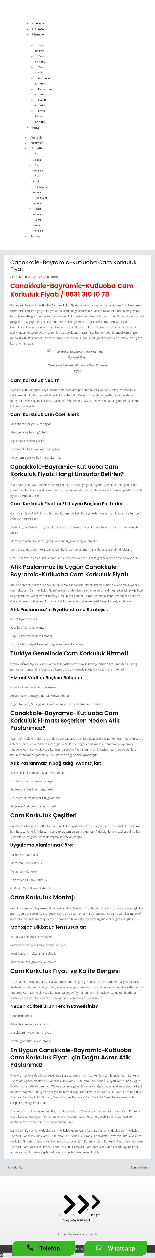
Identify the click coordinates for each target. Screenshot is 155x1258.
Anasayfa (38, 23)
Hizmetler (38, 34)
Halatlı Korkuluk (40, 102)
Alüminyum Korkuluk (43, 80)
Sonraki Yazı (141, 1167)
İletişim (36, 127)
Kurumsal (38, 29)
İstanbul (117, 332)
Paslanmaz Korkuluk (43, 92)
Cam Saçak (39, 70)
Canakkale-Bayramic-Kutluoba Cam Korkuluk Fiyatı (44, 305)
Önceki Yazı (13, 1167)
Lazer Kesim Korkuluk (40, 116)
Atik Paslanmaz (131, 826)
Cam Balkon (39, 48)
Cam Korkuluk (40, 59)
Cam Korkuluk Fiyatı (25, 277)
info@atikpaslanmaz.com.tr (77, 1234)
